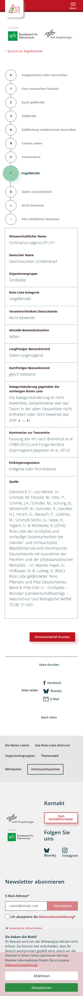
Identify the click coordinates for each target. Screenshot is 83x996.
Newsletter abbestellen (25, 928)
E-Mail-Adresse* (17, 896)
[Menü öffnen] (73, 6)
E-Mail (54, 699)
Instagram (70, 855)
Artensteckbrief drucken (52, 637)
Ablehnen (42, 975)
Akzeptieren (41, 987)
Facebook (54, 683)
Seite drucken (49, 665)
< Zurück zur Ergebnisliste (23, 51)
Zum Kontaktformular (61, 817)
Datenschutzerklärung (21, 965)
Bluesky (56, 691)
